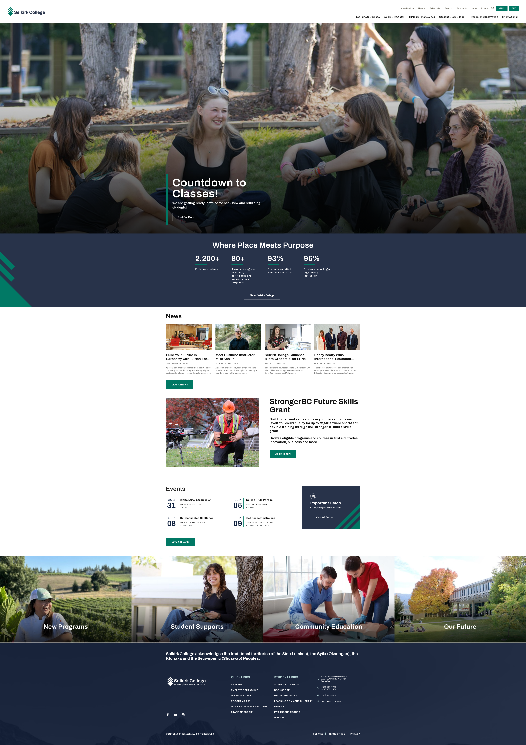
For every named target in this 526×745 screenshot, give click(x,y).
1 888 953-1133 (329, 689)
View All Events (180, 542)
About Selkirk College (262, 295)
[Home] (27, 11)
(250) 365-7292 (328, 687)
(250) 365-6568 (328, 695)
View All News (180, 384)
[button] (368, 17)
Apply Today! (283, 453)
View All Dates (324, 517)
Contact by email (331, 701)
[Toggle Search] (492, 8)
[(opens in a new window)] (167, 714)
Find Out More (186, 217)
